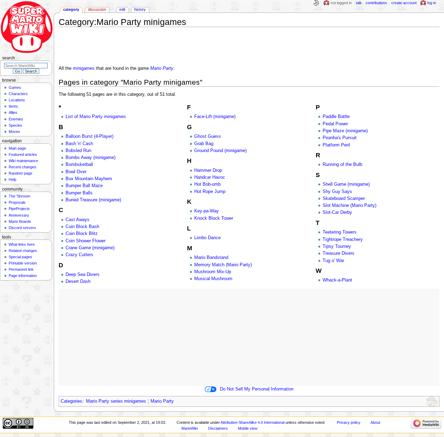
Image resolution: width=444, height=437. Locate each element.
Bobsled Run (78, 150)
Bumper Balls (79, 193)
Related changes (23, 251)
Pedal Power (335, 123)
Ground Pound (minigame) (220, 150)
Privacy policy (348, 422)
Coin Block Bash (82, 226)
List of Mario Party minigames (96, 116)
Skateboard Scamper (344, 198)
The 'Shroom (19, 196)
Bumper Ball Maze (84, 185)
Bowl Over (76, 171)
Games (15, 87)
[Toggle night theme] (316, 3)
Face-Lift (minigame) (215, 116)
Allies (13, 112)
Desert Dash (78, 281)
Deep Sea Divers (83, 274)
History (140, 9)
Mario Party (161, 68)
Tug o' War (333, 260)
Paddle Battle (336, 116)
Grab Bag (203, 143)
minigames (84, 68)
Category (71, 9)
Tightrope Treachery (343, 239)
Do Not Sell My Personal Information (256, 389)
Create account (404, 3)
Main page (17, 148)
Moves (14, 131)
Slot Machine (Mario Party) (349, 205)
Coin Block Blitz (82, 233)
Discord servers (22, 228)
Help (12, 179)
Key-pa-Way (206, 211)
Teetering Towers (340, 232)
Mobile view (247, 428)
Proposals (17, 202)
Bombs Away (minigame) (91, 157)
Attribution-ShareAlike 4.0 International (252, 422)
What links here (22, 244)
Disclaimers (218, 428)
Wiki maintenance (23, 161)
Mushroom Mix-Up (212, 271)
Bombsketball (79, 164)
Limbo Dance (207, 237)
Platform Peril (336, 145)
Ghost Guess (207, 136)
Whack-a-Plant (337, 280)
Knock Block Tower (213, 218)
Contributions (376, 3)
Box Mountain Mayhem (89, 178)
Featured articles (23, 154)
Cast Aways (77, 219)
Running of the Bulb (342, 164)
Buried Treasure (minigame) (93, 200)
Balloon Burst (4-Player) (89, 136)
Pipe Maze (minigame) (345, 130)
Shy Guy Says (337, 191)
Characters (18, 94)
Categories (71, 401)
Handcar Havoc (209, 177)
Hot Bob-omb (207, 184)
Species (15, 125)
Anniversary (19, 215)
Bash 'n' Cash (79, 143)
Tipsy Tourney (337, 246)
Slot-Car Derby (337, 212)
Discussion (97, 9)
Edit (122, 9)
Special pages (20, 257)
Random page (20, 173)
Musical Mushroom (213, 278)
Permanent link (21, 269)
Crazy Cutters (79, 254)
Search (8, 58)
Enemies (16, 119)
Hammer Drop (208, 170)
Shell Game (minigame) (346, 184)
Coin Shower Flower (85, 240)
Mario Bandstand (211, 257)
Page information (23, 276)
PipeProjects (19, 209)
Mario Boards (20, 221)
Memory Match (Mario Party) (223, 264)
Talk (359, 3)
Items (13, 106)
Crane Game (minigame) (90, 247)
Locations (17, 100)
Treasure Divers (339, 253)
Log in (431, 3)
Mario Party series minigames (116, 401)
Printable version (23, 263)
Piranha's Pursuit (340, 137)
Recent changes (22, 167)
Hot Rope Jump (209, 191)
